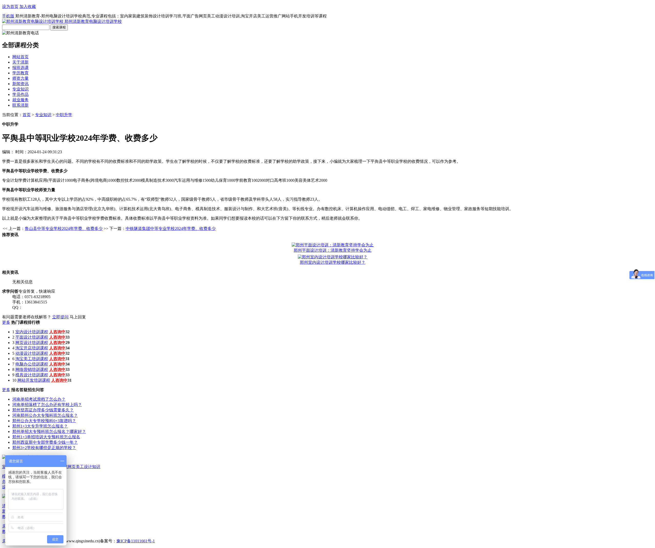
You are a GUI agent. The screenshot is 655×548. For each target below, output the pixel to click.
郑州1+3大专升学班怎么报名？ (40, 426)
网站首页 (20, 57)
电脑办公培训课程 (31, 364)
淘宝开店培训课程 (31, 348)
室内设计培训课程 (31, 332)
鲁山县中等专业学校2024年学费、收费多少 (64, 228)
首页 (27, 115)
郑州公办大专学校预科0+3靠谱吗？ (44, 421)
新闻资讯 (20, 84)
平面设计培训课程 (31, 337)
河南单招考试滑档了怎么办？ (39, 399)
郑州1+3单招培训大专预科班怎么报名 (46, 437)
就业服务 (20, 100)
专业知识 (20, 89)
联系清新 (20, 105)
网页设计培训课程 (31, 342)
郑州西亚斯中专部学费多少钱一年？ (45, 442)
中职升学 (64, 115)
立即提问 (60, 317)
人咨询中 (57, 332)
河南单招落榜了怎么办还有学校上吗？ (47, 404)
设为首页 (10, 6)
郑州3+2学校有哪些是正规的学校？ (44, 447)
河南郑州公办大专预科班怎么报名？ (45, 415)
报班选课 (20, 67)
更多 (6, 322)
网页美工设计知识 (84, 466)
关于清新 (20, 62)
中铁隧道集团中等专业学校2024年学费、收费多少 (171, 228)
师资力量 (20, 78)
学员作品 (20, 94)
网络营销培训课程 (31, 369)
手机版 (8, 16)
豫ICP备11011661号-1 (135, 541)
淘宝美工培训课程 (31, 359)
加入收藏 (27, 6)
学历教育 (20, 73)
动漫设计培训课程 (31, 353)
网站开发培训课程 (33, 380)
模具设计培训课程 (31, 375)
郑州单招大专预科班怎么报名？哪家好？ (49, 431)
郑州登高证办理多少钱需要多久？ (43, 410)
